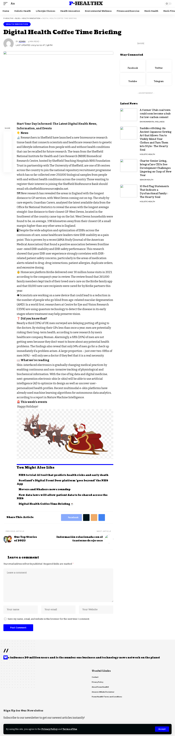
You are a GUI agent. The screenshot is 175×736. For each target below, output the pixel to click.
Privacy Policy (49, 729)
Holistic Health (147, 154)
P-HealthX (86, 3)
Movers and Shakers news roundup (44, 489)
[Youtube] (132, 79)
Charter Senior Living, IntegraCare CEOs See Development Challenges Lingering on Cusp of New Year (156, 168)
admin (22, 41)
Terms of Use (70, 729)
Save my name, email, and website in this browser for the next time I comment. (49, 619)
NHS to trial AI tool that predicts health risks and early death (63, 475)
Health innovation (17, 24)
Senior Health (146, 180)
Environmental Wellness (152, 122)
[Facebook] (132, 66)
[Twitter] (159, 66)
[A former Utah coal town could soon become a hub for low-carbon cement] (128, 114)
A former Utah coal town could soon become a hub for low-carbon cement (155, 113)
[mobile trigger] (6, 3)
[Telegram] (159, 79)
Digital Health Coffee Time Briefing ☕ (46, 504)
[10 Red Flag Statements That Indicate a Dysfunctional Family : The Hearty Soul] (128, 191)
